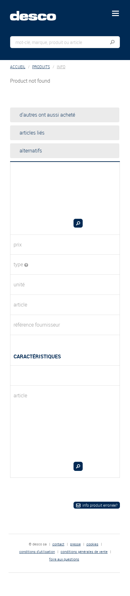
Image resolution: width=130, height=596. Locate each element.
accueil (17, 66)
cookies (92, 544)
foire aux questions (64, 559)
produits (41, 66)
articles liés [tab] (32, 132)
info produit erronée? (99, 505)
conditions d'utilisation (37, 551)
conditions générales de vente (84, 551)
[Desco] (37, 12)
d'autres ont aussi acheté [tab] (47, 114)
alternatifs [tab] (31, 150)
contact (58, 544)
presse (75, 544)
